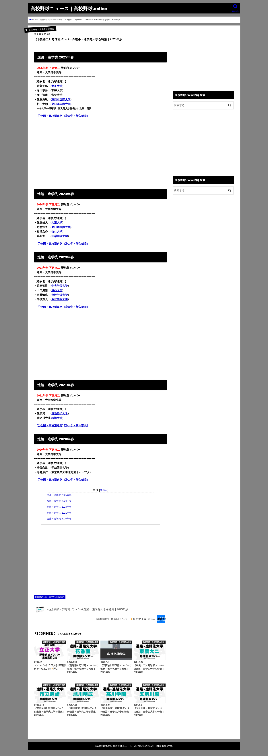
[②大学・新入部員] (76, 115)
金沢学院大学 (59, 294)
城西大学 (56, 290)
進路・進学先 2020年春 (59, 518)
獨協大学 (56, 418)
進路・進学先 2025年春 (59, 495)
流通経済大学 (59, 413)
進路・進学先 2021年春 (59, 513)
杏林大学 (56, 231)
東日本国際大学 (61, 99)
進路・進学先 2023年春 (59, 507)
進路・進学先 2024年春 (59, 501)
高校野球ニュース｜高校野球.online (69, 8)
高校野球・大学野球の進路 (51, 597)
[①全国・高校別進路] (50, 115)
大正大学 (56, 86)
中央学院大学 (59, 285)
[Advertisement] (100, 152)
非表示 (104, 490)
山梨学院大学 (59, 236)
